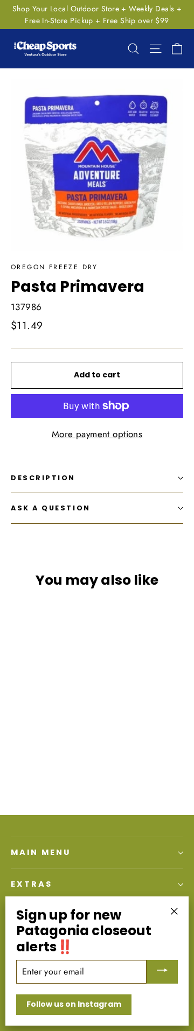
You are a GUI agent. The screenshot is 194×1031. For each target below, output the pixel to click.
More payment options (97, 433)
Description (43, 477)
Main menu (40, 852)
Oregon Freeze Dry (54, 267)
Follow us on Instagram (73, 1004)
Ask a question (51, 508)
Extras (31, 884)
